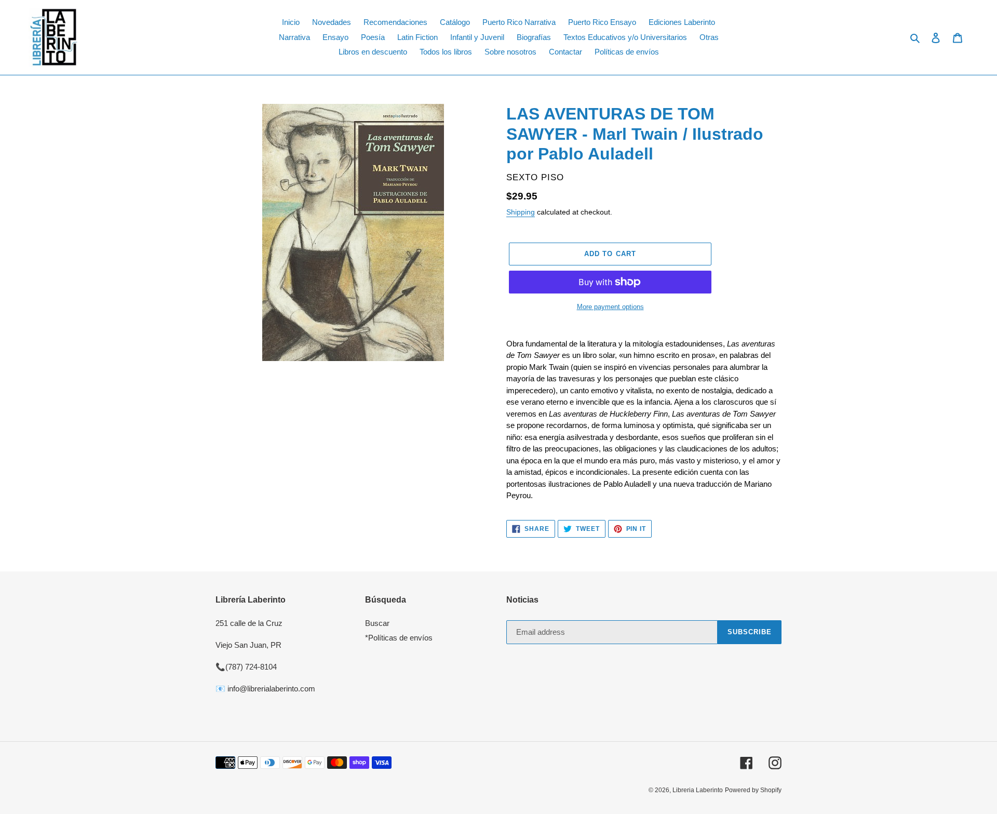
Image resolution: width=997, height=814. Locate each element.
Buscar (377, 623)
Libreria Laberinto (697, 790)
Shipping (520, 212)
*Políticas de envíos (399, 637)
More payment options (610, 307)
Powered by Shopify (753, 790)
